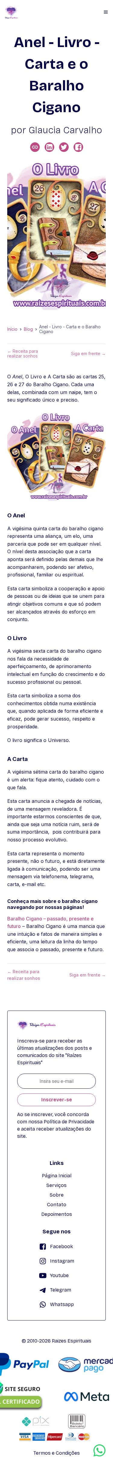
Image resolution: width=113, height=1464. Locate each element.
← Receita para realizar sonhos (22, 353)
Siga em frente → (88, 353)
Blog (28, 329)
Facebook (61, 1246)
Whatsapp (62, 1304)
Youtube (59, 1275)
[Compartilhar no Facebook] (78, 147)
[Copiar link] (35, 147)
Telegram (60, 1290)
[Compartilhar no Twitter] (64, 147)
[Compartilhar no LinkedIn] (49, 147)
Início (12, 329)
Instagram (62, 1261)
